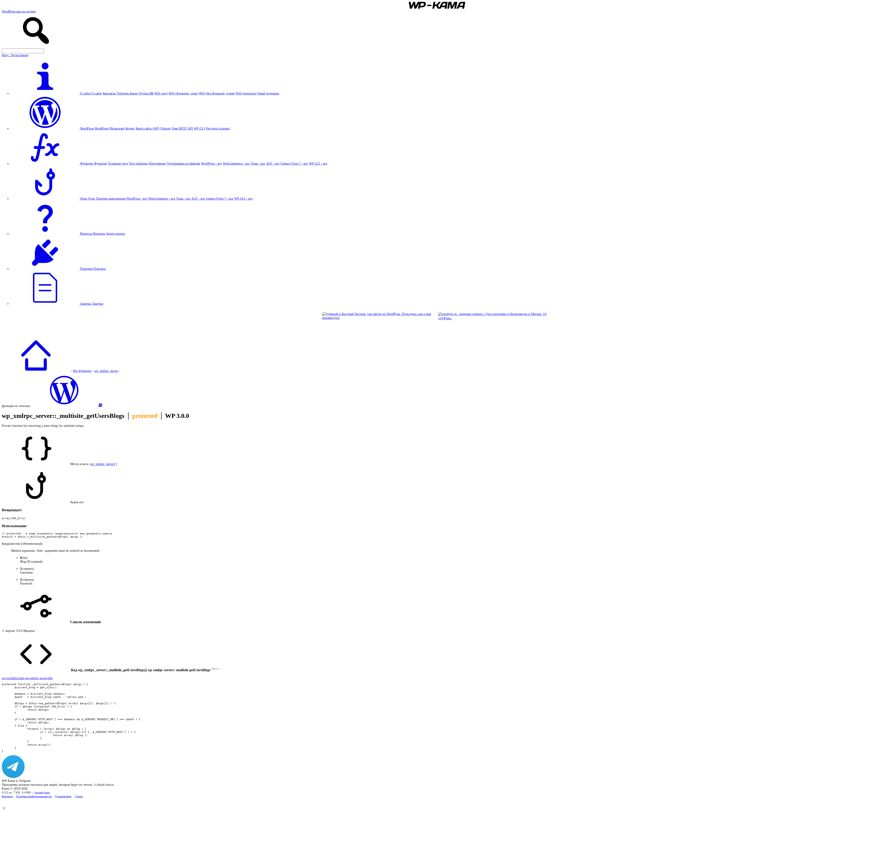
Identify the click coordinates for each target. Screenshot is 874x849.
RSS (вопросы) (246, 93)
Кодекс (130, 128)
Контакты (109, 93)
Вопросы (99, 233)
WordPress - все (211, 163)
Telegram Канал (127, 93)
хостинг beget (42, 792)
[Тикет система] (100, 406)
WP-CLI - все (318, 163)
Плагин (165, 128)
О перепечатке (63, 796)
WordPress (101, 128)
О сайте (96, 93)
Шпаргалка (116, 128)
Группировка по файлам (183, 163)
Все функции (82, 371)
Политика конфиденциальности (34, 796)
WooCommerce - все (236, 163)
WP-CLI (199, 128)
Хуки (91, 198)
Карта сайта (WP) (148, 128)
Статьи (79, 796)
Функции (100, 163)
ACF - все (272, 163)
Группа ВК (146, 93)
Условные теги (118, 163)
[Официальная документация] (64, 406)
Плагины (99, 268)
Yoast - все (258, 163)
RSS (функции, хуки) (183, 93)
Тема (175, 128)
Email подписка (268, 93)
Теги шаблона (138, 163)
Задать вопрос (115, 233)
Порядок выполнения (110, 198)
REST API (186, 128)
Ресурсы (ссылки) (218, 128)
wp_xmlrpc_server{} (103, 464)
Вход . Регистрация (15, 55)
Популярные (157, 163)
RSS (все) (161, 93)
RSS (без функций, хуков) (217, 93)
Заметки (97, 303)
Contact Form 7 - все (294, 163)
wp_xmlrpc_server (106, 371)
